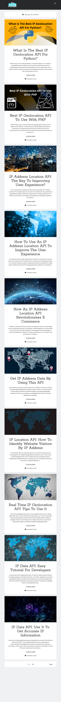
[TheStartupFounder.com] (12, 6)
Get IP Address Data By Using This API (30, 361)
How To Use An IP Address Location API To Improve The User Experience (30, 224)
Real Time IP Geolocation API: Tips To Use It (30, 487)
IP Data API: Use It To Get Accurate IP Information (30, 609)
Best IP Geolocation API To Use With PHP (30, 98)
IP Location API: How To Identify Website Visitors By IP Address (30, 422)
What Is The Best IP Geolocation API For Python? (30, 32)
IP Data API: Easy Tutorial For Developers (30, 548)
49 (33, 664)
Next (51, 664)
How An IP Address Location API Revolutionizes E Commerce (30, 291)
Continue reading (30, 75)
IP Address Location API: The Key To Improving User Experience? (30, 159)
